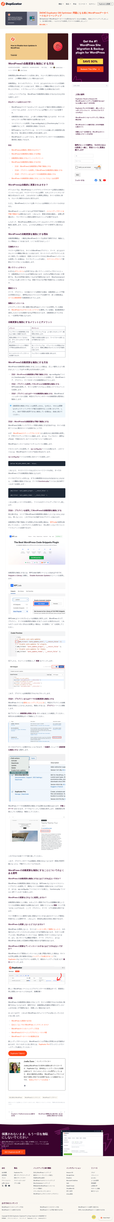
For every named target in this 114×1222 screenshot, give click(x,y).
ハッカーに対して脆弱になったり (48, 929)
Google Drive (70, 1175)
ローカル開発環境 (14, 298)
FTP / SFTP (69, 1191)
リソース (82, 4)
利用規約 (4, 1218)
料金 (74, 4)
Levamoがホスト (42, 1218)
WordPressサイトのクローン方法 (49, 1207)
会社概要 (4, 1172)
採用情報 (4, 1175)
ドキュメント (95, 1175)
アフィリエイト (6, 1180)
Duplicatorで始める (18, 1053)
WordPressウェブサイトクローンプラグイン (46, 1194)
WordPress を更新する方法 (21, 1021)
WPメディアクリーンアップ (22, 1175)
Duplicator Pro (44, 1044)
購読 (77, 175)
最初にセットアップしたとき (33, 703)
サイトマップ (23, 1218)
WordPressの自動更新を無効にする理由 (26, 154)
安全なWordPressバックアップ (42, 1172)
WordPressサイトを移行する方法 (11, 1210)
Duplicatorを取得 (104, 4)
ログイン (92, 4)
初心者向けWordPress (15, 1097)
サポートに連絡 (95, 1188)
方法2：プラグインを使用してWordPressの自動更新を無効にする (38, 170)
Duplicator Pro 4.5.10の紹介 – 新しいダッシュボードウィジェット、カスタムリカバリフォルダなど (90, 110)
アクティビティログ (19, 1180)
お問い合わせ (5, 1183)
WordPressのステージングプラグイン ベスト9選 (29, 1032)
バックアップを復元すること (42, 956)
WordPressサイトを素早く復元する (88, 1207)
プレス (4, 1178)
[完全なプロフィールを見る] (49, 1079)
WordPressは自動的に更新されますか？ (26, 150)
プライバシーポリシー (12, 1218)
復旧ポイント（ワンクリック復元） (43, 1175)
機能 (60, 4)
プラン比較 (17, 1183)
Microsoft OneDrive (72, 1180)
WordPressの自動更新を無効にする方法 (26, 162)
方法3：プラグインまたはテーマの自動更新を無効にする (35, 174)
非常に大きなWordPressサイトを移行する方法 (91, 1210)
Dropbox (69, 1178)
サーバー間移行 (37, 1188)
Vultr (67, 1183)
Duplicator (12, 959)
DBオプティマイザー (20, 1178)
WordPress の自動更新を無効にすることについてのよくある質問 (35, 178)
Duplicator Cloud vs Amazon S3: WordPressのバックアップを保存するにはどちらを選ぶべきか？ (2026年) (90, 101)
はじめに (93, 1178)
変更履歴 (93, 1183)
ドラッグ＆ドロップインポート (42, 1191)
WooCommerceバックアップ (41, 1183)
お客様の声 (94, 1186)
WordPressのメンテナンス (32, 1097)
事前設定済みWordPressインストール (44, 1186)
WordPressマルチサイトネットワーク (25, 310)
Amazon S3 (69, 1172)
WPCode (53, 522)
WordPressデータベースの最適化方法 (25, 1036)
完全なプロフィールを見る (38, 1080)
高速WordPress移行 (39, 1178)
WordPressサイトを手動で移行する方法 (51, 1210)
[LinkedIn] (25, 1085)
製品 (67, 4)
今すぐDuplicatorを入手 (12, 1152)
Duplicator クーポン (32, 1218)
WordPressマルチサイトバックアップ (44, 1180)
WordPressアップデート (50, 1097)
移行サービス (95, 1191)
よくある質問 (95, 1180)
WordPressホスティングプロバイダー (27, 433)
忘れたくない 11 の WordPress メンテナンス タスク (30, 1025)
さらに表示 (69, 1194)
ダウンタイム (19, 271)
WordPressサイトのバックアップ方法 (25, 1029)
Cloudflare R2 (70, 1188)
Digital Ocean (70, 1186)
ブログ (93, 1172)
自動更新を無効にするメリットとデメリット (27, 158)
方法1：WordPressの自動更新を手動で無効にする (33, 166)
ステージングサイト (54, 259)
